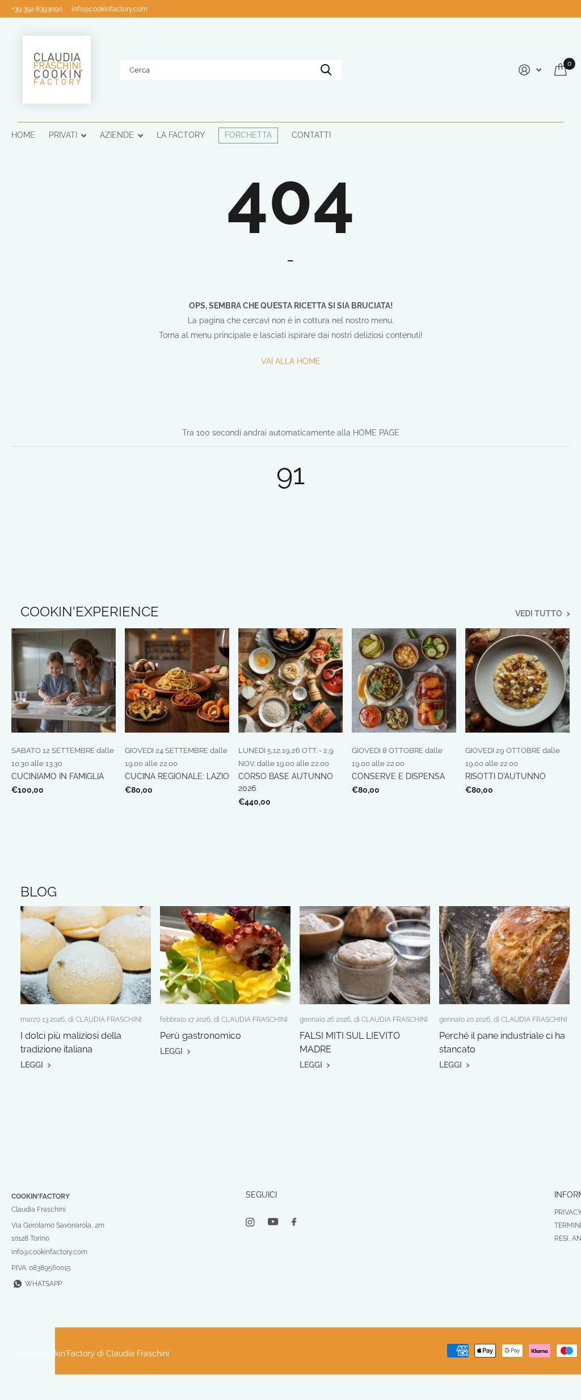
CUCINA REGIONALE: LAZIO (177, 776)
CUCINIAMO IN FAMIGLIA (57, 776)
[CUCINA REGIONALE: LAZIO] (177, 680)
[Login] (528, 70)
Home (23, 134)
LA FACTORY (181, 134)
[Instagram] (250, 1222)
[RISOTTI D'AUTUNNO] (517, 680)
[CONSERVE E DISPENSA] (404, 680)
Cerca (326, 70)
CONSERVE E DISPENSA (398, 776)
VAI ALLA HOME (291, 361)
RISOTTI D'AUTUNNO (505, 776)
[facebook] (294, 1222)
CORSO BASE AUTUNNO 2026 (285, 782)
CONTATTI (311, 134)
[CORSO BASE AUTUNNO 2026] (290, 680)
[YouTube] (273, 1222)
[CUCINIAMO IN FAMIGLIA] (63, 680)
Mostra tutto (67, 136)
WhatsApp (43, 1284)
